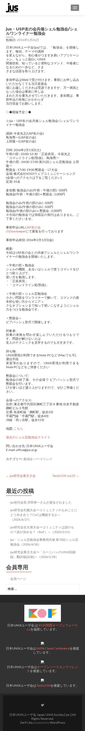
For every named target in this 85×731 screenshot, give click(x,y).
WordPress (57, 722)
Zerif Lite (26, 722)
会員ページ (18, 578)
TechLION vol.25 (65, 475)
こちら (18, 428)
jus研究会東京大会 (21, 475)
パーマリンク (42, 459)
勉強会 (28, 459)
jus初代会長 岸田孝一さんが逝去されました (41, 502)
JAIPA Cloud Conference (53, 648)
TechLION (43, 685)
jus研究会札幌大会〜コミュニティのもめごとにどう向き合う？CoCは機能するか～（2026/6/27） (43, 514)
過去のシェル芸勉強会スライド (28, 437)
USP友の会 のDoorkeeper (23, 229)
